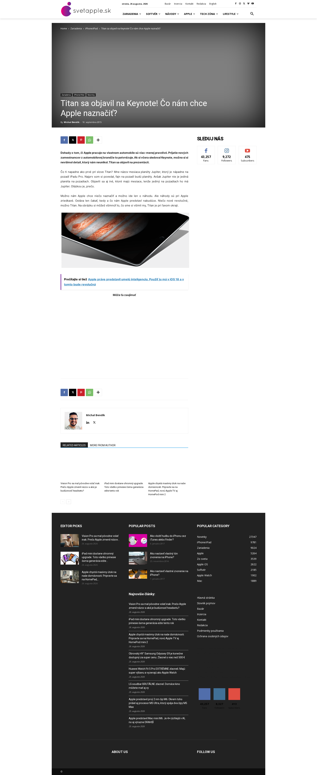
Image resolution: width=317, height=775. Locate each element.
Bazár (200, 608)
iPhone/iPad (91, 28)
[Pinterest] (81, 140)
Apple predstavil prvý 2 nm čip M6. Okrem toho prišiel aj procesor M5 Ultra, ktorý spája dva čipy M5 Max (158, 703)
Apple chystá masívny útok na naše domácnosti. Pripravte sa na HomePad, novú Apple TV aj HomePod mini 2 (156, 638)
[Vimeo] (248, 4)
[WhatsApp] (89, 140)
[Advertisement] (124, 335)
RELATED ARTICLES (74, 445)
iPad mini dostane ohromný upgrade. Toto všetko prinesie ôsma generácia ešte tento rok (123, 487)
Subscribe (247, 148)
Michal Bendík (71, 122)
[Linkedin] (89, 423)
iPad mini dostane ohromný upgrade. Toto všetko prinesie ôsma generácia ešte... (99, 557)
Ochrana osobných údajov (212, 636)
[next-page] (68, 501)
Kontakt (201, 619)
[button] (252, 14)
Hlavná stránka (206, 597)
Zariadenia (76, 28)
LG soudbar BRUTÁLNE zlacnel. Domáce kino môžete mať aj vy (154, 686)
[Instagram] (240, 4)
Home (64, 28)
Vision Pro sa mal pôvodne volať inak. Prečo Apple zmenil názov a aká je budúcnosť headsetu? (80, 487)
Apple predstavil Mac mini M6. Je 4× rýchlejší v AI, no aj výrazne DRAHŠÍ (157, 720)
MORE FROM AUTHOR (103, 445)
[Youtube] (252, 4)
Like (206, 148)
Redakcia (202, 625)
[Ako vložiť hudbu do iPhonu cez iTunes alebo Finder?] (138, 540)
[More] (98, 140)
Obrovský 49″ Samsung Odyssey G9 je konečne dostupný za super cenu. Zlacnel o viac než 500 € (157, 655)
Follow (227, 148)
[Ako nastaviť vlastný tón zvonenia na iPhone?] (138, 558)
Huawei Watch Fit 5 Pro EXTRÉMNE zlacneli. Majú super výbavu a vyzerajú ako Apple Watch (157, 670)
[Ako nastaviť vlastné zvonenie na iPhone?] (138, 574)
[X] (244, 4)
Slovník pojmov (206, 603)
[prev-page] (63, 501)
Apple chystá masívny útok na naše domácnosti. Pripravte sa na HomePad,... (99, 576)
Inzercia (201, 614)
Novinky (91, 95)
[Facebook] (236, 4)
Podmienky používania (210, 630)
